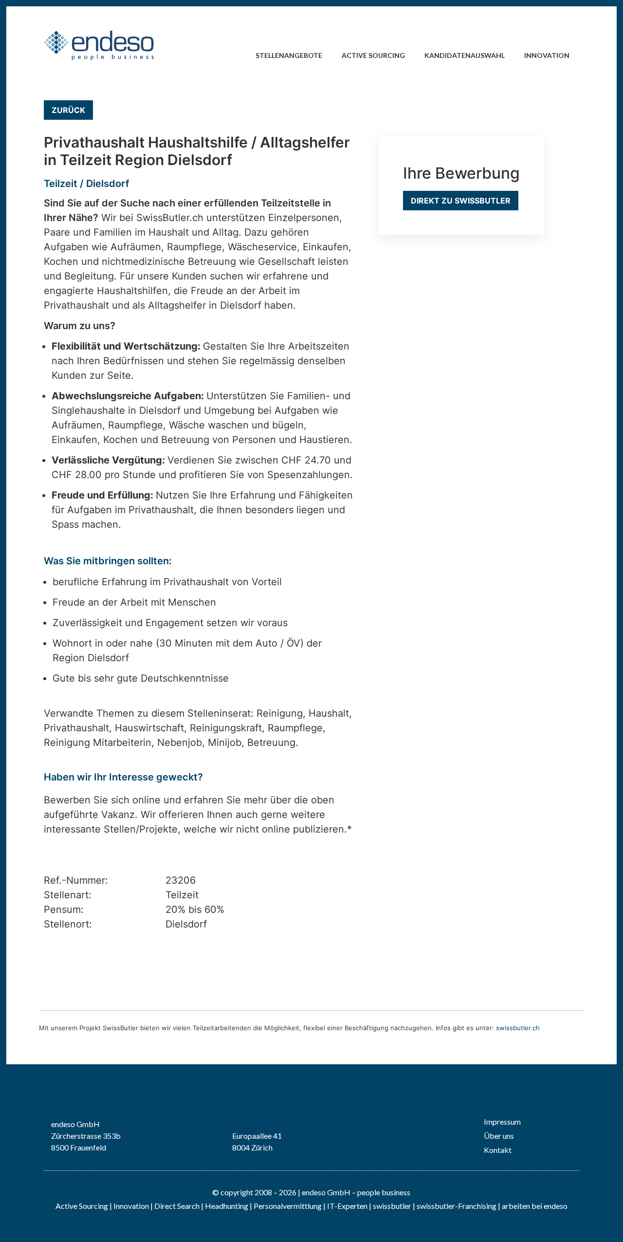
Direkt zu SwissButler (461, 200)
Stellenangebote (289, 55)
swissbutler (392, 1205)
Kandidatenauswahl (464, 55)
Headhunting (226, 1205)
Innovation (546, 55)
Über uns (499, 1135)
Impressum (502, 1121)
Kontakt (498, 1149)
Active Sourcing (373, 55)
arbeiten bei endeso (535, 1205)
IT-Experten (346, 1205)
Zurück (68, 110)
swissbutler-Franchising (456, 1205)
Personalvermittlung (288, 1205)
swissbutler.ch (518, 1028)
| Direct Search (175, 1205)
